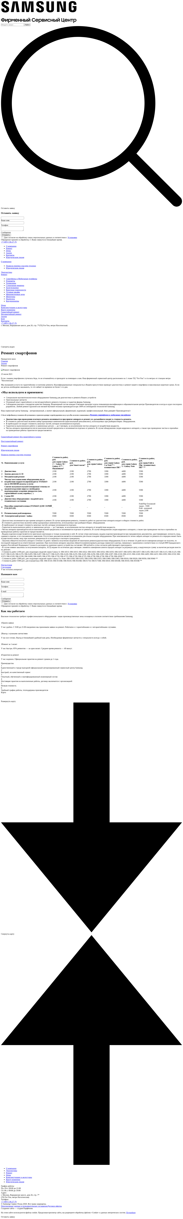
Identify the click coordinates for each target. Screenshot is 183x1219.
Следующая (6, 567)
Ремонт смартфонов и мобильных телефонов (110, 415)
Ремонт (9, 248)
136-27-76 (9, 242)
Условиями (72, 237)
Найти (27, 25)
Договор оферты (55, 1206)
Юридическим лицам (15, 257)
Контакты (10, 255)
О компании (11, 246)
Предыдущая (6, 565)
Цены (8, 251)
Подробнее (131, 1213)
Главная (4, 361)
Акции (9, 253)
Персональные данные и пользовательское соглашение (24, 1206)
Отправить (6, 235)
